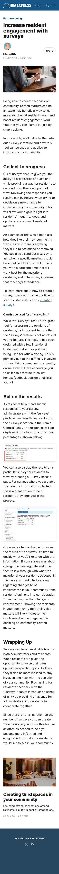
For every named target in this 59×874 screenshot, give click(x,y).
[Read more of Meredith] (7, 46)
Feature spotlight (13, 18)
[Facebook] (32, 844)
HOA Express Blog (24, 838)
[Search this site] (47, 5)
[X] (26, 844)
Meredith (9, 54)
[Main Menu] (53, 5)
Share (49, 50)
